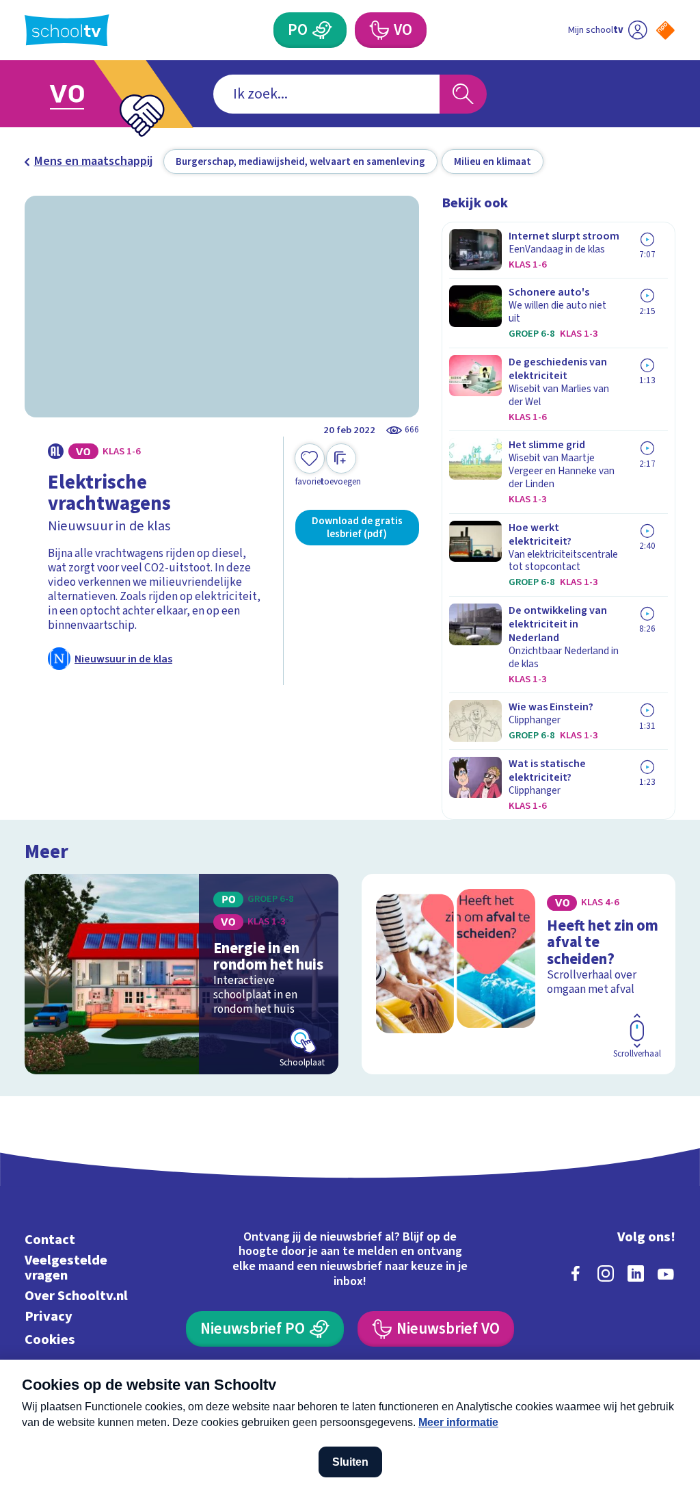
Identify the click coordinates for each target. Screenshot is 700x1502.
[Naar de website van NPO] (665, 30)
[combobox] (326, 94)
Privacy (48, 1316)
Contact (50, 1239)
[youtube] (666, 1273)
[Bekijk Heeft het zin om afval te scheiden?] (518, 974)
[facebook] (576, 1273)
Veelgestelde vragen (66, 1267)
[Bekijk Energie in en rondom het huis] (181, 974)
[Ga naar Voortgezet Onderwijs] (88, 94)
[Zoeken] (463, 94)
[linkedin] (636, 1273)
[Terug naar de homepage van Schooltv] (67, 30)
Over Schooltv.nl (76, 1296)
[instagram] (606, 1273)
